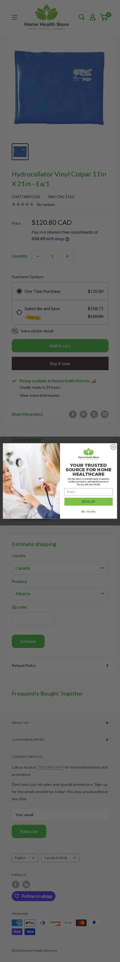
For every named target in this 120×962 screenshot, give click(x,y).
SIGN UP (88, 502)
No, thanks (88, 511)
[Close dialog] (113, 446)
